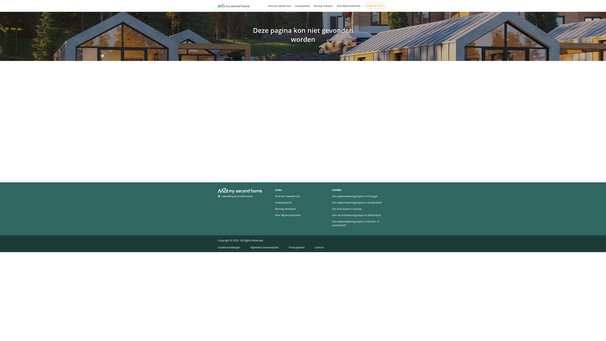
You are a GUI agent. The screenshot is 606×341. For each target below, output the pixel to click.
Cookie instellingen (229, 247)
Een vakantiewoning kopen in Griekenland (357, 202)
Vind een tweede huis (279, 5)
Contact (319, 247)
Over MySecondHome (348, 5)
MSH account (376, 5)
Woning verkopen (323, 5)
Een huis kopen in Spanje (347, 209)
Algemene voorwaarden (264, 247)
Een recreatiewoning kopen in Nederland (356, 215)
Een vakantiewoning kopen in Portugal (354, 196)
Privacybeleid (297, 247)
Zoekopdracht (302, 5)
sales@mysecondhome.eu (237, 196)
